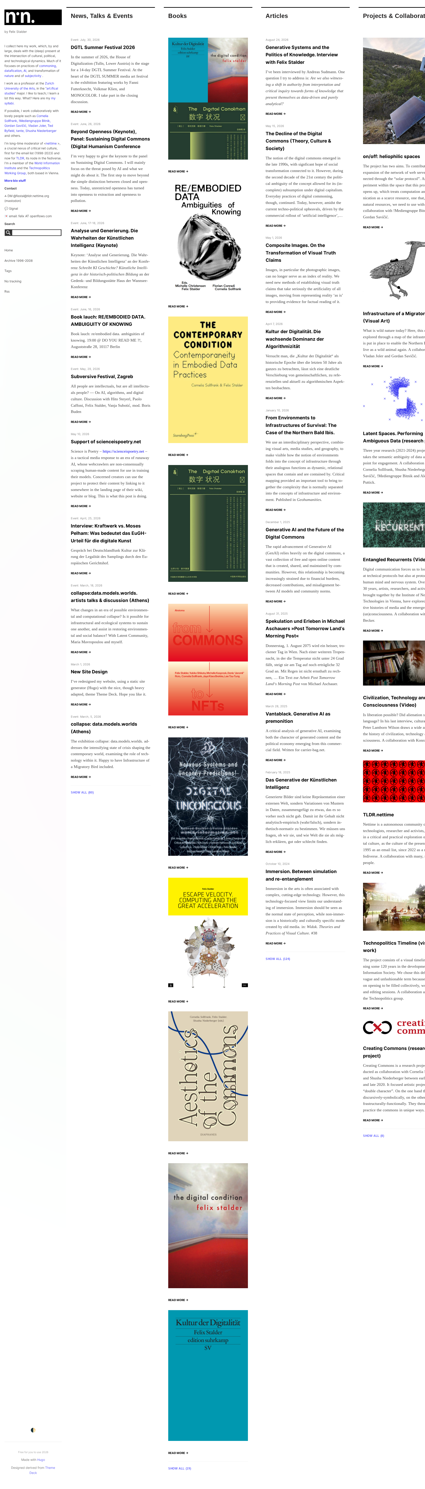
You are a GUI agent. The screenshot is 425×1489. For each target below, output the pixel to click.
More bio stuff (15, 180)
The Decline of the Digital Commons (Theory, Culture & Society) (298, 141)
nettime (51, 143)
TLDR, (20, 158)
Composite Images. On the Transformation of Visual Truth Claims (301, 252)
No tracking (12, 281)
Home (8, 250)
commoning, (48, 66)
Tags (8, 271)
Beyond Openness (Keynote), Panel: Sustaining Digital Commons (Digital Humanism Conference (110, 139)
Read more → (81, 111)
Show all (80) (82, 792)
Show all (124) (278, 959)
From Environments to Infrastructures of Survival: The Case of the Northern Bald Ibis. (301, 425)
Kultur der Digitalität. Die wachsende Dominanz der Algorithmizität (295, 339)
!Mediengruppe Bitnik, (35, 121)
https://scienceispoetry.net (123, 451)
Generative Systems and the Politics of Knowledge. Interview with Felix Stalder (302, 55)
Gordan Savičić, (15, 125)
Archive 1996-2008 (18, 260)
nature (9, 76)
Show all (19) (179, 1468)
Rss (7, 291)
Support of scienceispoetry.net (106, 441)
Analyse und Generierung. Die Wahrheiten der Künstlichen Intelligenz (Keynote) (104, 238)
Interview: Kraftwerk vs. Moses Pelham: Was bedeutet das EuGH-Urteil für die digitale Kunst (109, 533)
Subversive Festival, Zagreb (102, 376)
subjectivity (33, 76)
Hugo (41, 1460)
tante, (20, 131)
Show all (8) (373, 1135)
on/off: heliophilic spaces (391, 156)
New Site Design (89, 671)
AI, (25, 70)
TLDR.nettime (378, 814)
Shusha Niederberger (40, 131)
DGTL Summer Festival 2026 (103, 47)
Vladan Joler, (37, 125)
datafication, (13, 70)
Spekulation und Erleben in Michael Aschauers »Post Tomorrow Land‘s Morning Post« (305, 628)
